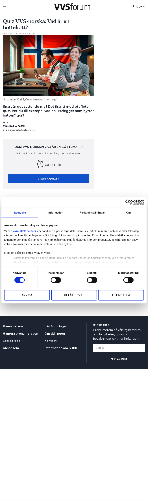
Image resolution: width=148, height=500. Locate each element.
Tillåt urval (74, 295)
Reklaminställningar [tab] (92, 212)
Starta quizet (48, 178)
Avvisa (27, 295)
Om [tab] (128, 212)
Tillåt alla (121, 295)
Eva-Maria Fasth (14, 126)
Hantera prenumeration (20, 333)
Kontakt (50, 341)
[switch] (56, 280)
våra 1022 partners (25, 231)
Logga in (139, 6)
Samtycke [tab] (19, 212)
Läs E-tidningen (56, 326)
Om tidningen (55, 333)
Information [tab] (55, 212)
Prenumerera (13, 326)
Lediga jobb (12, 341)
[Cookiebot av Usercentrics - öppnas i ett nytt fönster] (128, 202)
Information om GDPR (61, 348)
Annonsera (11, 348)
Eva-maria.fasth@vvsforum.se (19, 129)
